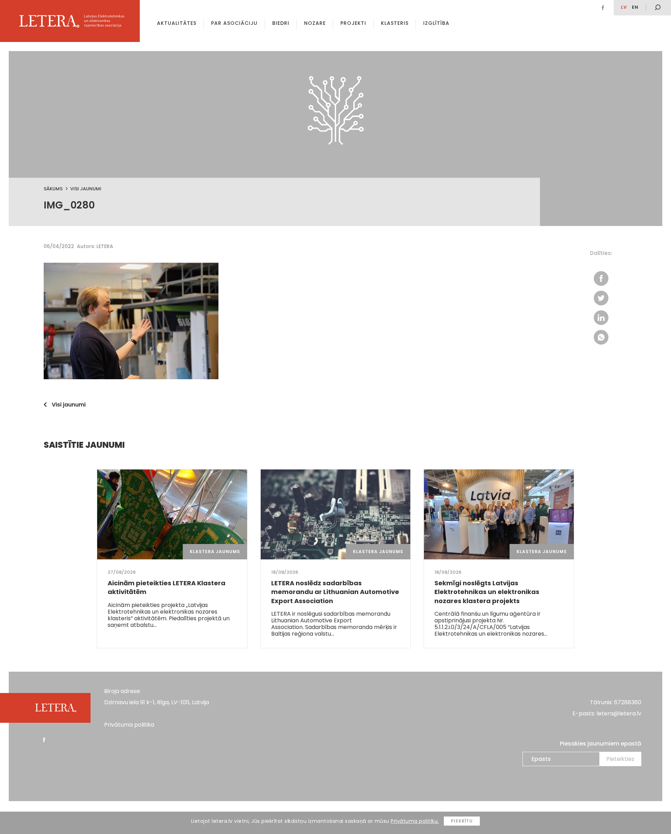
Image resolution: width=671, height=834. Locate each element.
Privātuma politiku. (415, 821)
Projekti (353, 23)
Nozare (315, 23)
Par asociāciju (234, 23)
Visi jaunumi (85, 188)
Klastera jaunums (215, 551)
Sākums (53, 188)
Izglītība (436, 23)
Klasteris (395, 23)
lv (624, 7)
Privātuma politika (129, 725)
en (635, 7)
